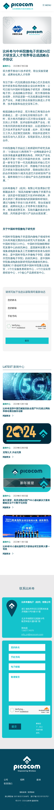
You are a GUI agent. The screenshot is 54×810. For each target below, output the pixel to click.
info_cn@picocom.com (32, 634)
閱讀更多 (7, 416)
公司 (6, 779)
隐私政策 (23, 792)
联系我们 (8, 783)
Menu (48, 5)
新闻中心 (7, 66)
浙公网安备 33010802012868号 (17, 796)
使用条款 (31, 792)
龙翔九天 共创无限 (12, 452)
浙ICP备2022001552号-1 (40, 796)
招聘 (22, 779)
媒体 (39, 779)
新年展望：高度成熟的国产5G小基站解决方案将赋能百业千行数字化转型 (26, 501)
